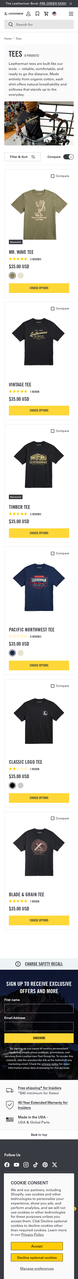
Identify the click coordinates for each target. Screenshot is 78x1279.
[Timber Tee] (39, 465)
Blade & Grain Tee (26, 894)
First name (12, 1000)
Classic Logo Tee (25, 762)
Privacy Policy (32, 1234)
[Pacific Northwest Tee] (39, 587)
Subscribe (39, 1038)
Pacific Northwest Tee (31, 630)
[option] (13, 276)
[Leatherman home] (14, 13)
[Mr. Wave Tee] (39, 210)
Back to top (39, 1135)
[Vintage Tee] (39, 342)
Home (8, 38)
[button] (46, 13)
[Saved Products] (37, 13)
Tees (18, 38)
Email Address (14, 1018)
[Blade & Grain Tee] (39, 852)
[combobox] (39, 24)
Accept (36, 1246)
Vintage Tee (20, 384)
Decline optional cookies (37, 1257)
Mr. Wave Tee (21, 252)
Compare (54, 157)
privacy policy (50, 1064)
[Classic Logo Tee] (39, 720)
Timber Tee (19, 507)
